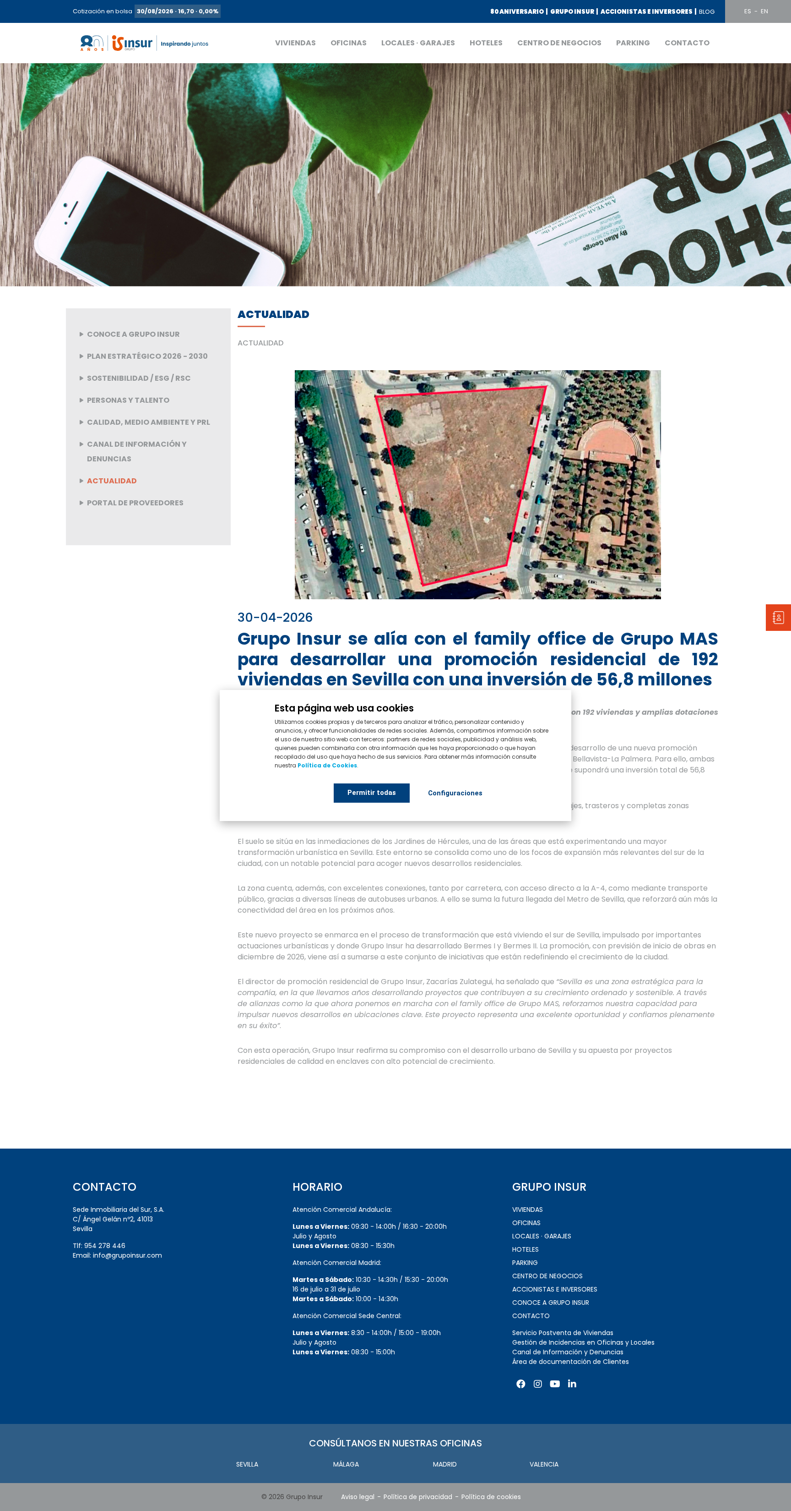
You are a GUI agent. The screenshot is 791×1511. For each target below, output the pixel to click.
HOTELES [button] (486, 43)
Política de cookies (491, 1496)
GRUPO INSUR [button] (572, 11)
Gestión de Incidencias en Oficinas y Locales (583, 1342)
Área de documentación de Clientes (570, 1361)
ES (747, 11)
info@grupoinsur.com (127, 1255)
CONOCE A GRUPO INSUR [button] (550, 1302)
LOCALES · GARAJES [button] (418, 43)
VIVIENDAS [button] (295, 43)
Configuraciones (455, 793)
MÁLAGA (346, 1464)
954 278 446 (104, 1245)
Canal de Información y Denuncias (567, 1352)
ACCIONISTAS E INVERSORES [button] (647, 11)
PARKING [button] (633, 43)
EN (764, 11)
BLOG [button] (707, 11)
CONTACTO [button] (687, 43)
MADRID (445, 1464)
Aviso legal (357, 1496)
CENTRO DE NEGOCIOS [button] (559, 43)
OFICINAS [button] (348, 43)
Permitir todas (371, 792)
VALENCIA (544, 1464)
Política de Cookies (327, 765)
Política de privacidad (418, 1496)
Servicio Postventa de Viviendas (562, 1332)
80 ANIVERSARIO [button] (517, 11)
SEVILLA (247, 1464)
